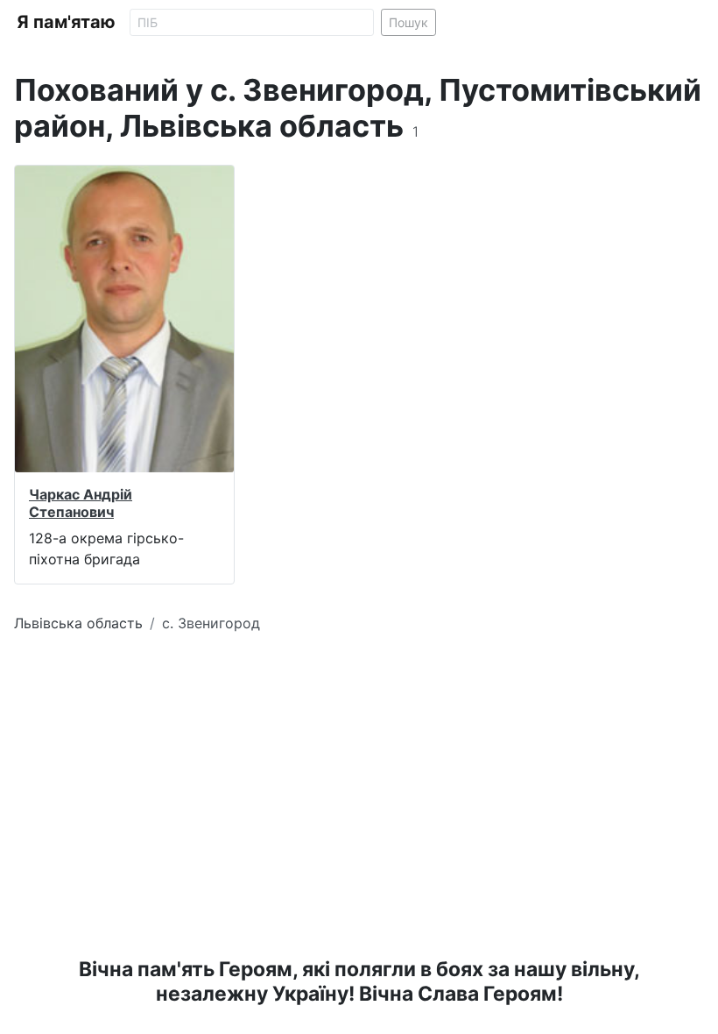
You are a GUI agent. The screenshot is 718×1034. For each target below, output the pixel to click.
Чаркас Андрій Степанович (80, 502)
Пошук (408, 22)
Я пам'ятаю (66, 21)
